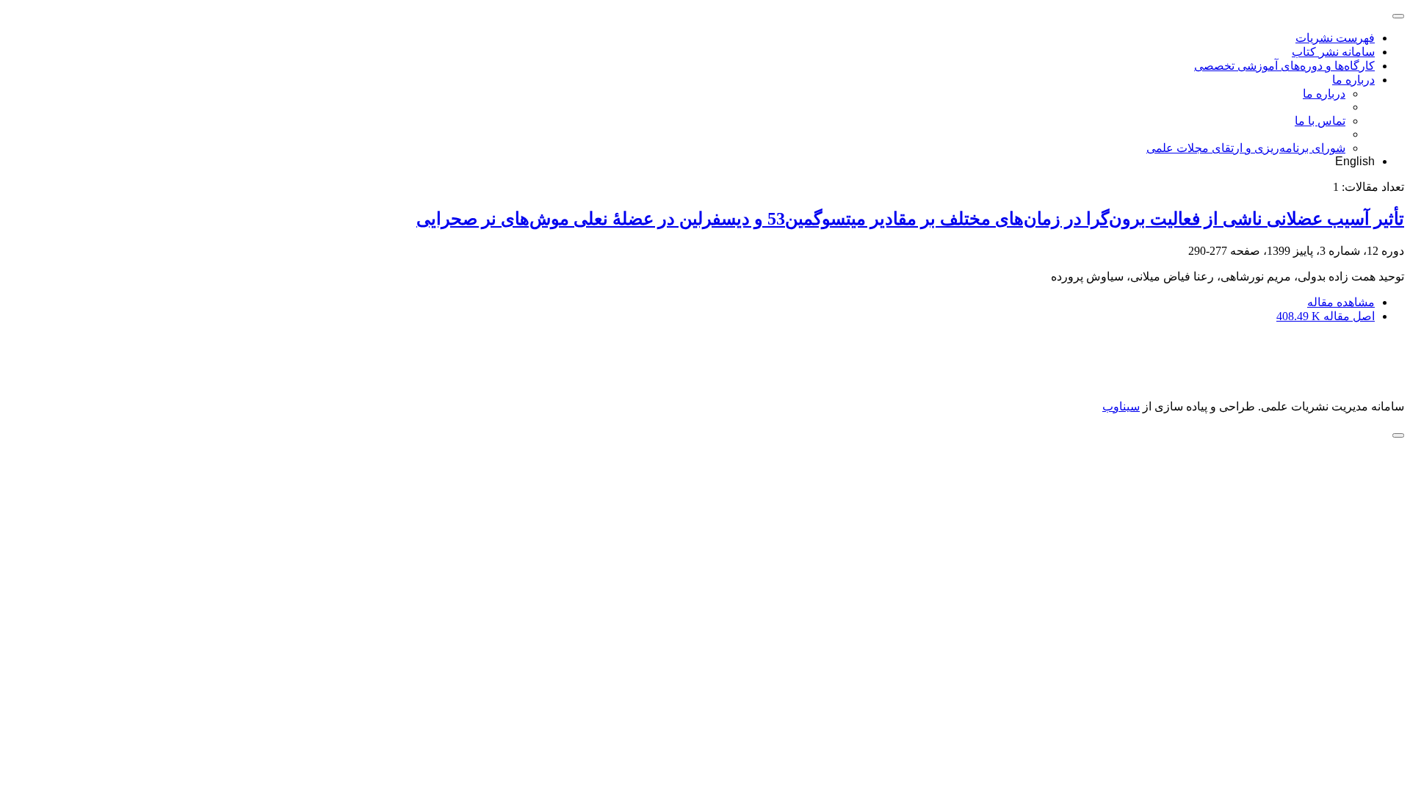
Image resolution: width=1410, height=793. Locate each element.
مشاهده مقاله (1341, 302)
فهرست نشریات (1335, 38)
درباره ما (1353, 79)
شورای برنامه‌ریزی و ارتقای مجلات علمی (1245, 148)
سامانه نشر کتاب (1333, 52)
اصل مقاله (1325, 316)
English (1355, 161)
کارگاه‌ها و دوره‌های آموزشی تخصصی (1284, 65)
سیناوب (1121, 406)
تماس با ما (1320, 121)
